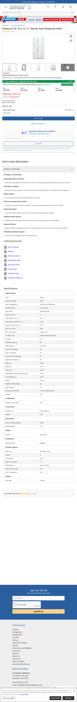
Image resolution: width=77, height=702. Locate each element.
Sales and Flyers (18, 661)
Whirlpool (12, 100)
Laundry (15, 637)
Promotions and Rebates (21, 648)
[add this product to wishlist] (71, 40)
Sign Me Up (38, 611)
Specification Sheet (14, 260)
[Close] (74, 691)
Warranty (11, 251)
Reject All (68, 698)
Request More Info (39, 123)
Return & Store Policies (21, 664)
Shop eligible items (67, 84)
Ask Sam (38, 143)
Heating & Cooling (19, 643)
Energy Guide (12, 269)
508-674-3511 (23, 682)
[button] (5, 7)
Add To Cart (38, 118)
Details (70, 81)
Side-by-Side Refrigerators (18, 25)
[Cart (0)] (70, 7)
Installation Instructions (15, 278)
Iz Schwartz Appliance (21, 673)
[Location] (55, 7)
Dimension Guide (13, 256)
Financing (16, 651)
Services (15, 653)
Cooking (15, 629)
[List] (48, 7)
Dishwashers (17, 635)
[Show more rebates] (73, 89)
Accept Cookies (55, 698)
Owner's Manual (13, 247)
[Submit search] (72, 12)
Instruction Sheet (13, 273)
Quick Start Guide (14, 264)
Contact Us (16, 659)
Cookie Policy (24, 694)
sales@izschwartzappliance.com (30, 685)
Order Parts (26, 2)
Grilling (15, 640)
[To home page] (20, 7)
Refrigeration (5, 25)
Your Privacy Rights (8, 698)
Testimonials (50, 2)
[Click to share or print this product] (71, 36)
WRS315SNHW (11, 102)
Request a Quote (38, 2)
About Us (16, 656)
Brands (15, 645)
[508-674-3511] (63, 7)
